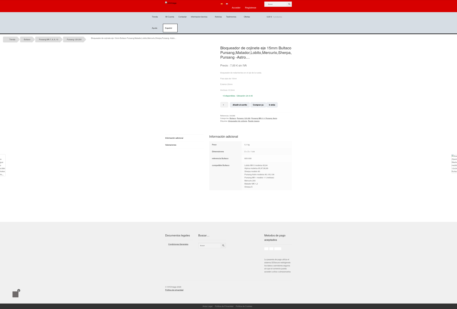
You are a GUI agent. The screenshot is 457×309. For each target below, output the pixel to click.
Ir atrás (272, 104)
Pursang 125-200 (74, 39)
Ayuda (154, 28)
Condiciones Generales (178, 244)
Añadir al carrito (240, 104)
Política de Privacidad (224, 306)
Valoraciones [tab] (170, 144)
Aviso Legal (208, 306)
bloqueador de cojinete (237, 121)
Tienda (155, 16)
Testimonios (231, 16)
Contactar (182, 16)
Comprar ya (258, 104)
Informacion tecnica (199, 16)
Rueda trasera (253, 121)
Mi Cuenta (169, 16)
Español (168, 28)
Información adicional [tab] (174, 138)
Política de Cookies (244, 306)
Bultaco (27, 39)
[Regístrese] (250, 4)
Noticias (218, 16)
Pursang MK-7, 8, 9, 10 (48, 39)
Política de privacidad (174, 290)
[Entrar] (236, 4)
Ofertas (247, 16)
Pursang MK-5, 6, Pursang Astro (264, 118)
